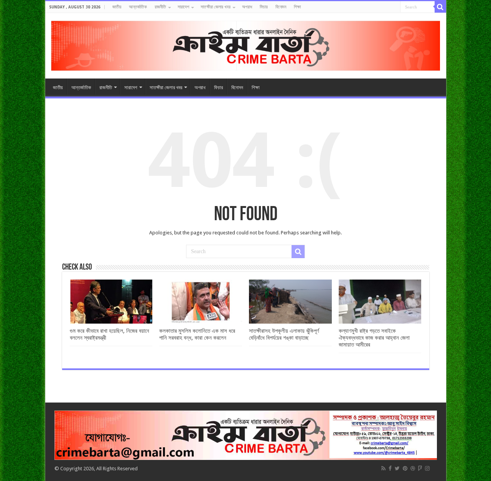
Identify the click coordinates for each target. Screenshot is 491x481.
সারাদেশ (183, 7)
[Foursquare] (420, 468)
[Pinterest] (405, 468)
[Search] (440, 7)
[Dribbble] (413, 468)
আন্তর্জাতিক (138, 7)
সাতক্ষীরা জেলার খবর (216, 7)
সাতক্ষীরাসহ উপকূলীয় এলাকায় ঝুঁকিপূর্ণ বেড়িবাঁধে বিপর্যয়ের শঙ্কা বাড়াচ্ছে (284, 334)
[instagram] (427, 468)
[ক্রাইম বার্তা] (245, 44)
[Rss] (383, 468)
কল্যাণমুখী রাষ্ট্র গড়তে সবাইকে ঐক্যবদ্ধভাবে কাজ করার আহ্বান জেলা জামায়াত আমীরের (374, 337)
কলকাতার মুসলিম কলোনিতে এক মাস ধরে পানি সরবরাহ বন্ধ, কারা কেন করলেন (197, 334)
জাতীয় (116, 7)
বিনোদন (280, 7)
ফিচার (264, 7)
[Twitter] (397, 468)
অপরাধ (247, 7)
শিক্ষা (297, 7)
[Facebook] (390, 468)
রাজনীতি (160, 7)
